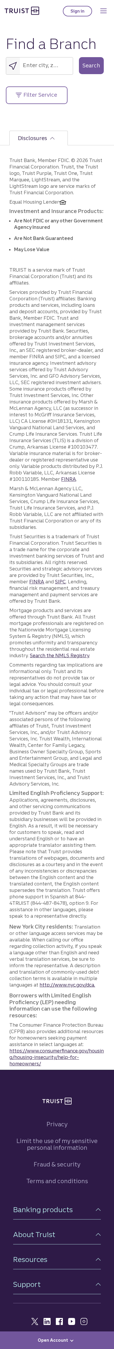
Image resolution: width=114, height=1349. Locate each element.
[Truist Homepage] (22, 10)
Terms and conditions (57, 1181)
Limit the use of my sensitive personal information (57, 1144)
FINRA (68, 479)
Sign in (81, 12)
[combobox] (46, 64)
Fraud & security (57, 1164)
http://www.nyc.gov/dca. (67, 985)
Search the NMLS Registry (59, 655)
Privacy (57, 1124)
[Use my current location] (13, 65)
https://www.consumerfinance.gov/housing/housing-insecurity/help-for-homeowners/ (56, 1057)
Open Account (53, 1340)
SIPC (60, 582)
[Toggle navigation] (103, 11)
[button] (57, 1209)
